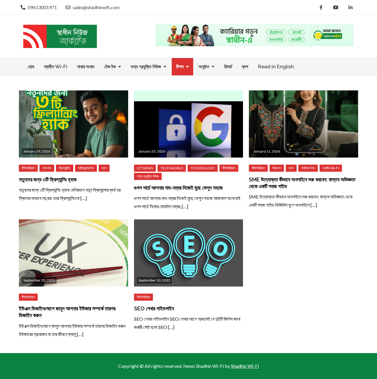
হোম (31, 66)
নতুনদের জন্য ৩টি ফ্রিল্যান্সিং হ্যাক (48, 179)
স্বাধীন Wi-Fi (55, 66)
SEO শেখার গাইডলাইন (154, 308)
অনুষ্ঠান (204, 66)
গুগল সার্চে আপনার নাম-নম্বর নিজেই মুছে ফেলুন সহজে (178, 188)
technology (203, 168)
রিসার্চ (228, 66)
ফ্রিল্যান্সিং (64, 168)
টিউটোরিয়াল (28, 168)
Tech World (172, 168)
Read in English (276, 66)
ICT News (145, 168)
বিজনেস (276, 168)
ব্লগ (245, 66)
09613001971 (42, 7)
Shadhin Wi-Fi (245, 366)
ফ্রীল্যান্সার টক (86, 168)
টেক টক (110, 66)
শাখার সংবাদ (86, 66)
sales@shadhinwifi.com (96, 7)
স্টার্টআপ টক (308, 168)
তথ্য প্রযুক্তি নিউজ (146, 66)
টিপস (179, 66)
